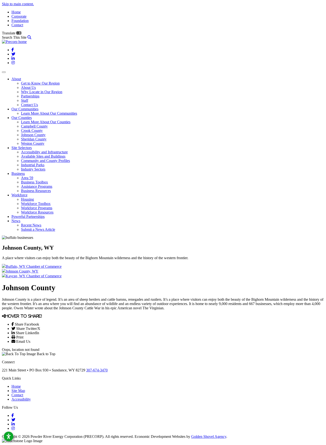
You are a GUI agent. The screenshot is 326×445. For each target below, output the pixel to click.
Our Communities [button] (24, 109)
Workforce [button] (19, 195)
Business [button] (18, 174)
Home (16, 12)
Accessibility (21, 399)
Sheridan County (34, 139)
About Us (28, 88)
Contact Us (29, 105)
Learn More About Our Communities (49, 113)
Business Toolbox (34, 182)
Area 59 (27, 178)
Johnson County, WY (22, 271)
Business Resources (36, 191)
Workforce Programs (36, 208)
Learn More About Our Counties (45, 122)
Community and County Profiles (45, 161)
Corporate (18, 16)
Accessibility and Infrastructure (44, 152)
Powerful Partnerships (28, 216)
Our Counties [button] (21, 118)
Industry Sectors (33, 169)
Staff (24, 100)
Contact (17, 25)
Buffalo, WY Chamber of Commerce (34, 266)
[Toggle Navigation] (4, 72)
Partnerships (30, 96)
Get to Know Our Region (40, 83)
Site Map (18, 391)
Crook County (32, 131)
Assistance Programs (36, 186)
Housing (27, 199)
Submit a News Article (38, 229)
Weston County (32, 143)
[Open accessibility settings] (8, 436)
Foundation (20, 21)
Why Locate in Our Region (41, 92)
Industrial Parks (32, 165)
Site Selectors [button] (21, 148)
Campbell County (34, 126)
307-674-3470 (97, 370)
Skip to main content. (18, 4)
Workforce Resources (37, 212)
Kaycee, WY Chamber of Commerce (34, 276)
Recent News (31, 225)
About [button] (16, 79)
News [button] (15, 221)
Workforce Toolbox (36, 204)
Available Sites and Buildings (43, 156)
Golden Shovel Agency (208, 436)
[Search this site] (29, 37)
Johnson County (33, 135)
